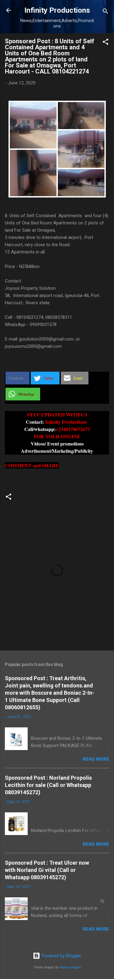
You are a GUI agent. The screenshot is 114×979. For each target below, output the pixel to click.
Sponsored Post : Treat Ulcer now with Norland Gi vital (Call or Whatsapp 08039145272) (47, 870)
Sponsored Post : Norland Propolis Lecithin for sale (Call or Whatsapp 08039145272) (48, 785)
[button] (105, 42)
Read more (96, 759)
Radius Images (70, 967)
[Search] (105, 12)
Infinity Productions (57, 10)
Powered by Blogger (60, 955)
